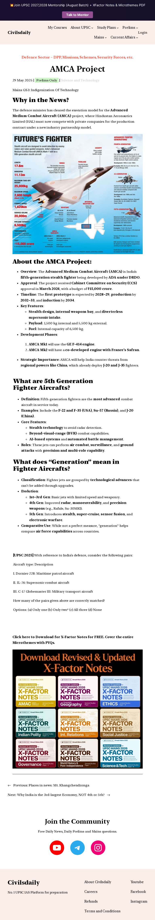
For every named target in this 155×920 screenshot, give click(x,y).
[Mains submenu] (106, 37)
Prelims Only (46, 80)
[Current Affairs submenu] (137, 37)
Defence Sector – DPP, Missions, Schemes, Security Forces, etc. (78, 57)
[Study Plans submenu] (118, 28)
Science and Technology (80, 80)
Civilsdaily (19, 32)
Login (142, 32)
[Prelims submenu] (137, 28)
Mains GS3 (21, 90)
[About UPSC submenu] (92, 28)
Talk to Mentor (77, 15)
